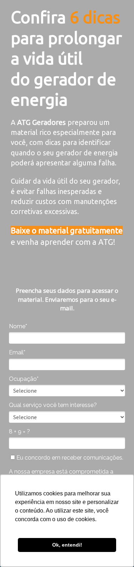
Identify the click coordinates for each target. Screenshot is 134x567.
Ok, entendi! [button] (67, 545)
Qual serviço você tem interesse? (53, 405)
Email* (17, 352)
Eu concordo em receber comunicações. (69, 457)
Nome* (18, 326)
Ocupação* (24, 378)
